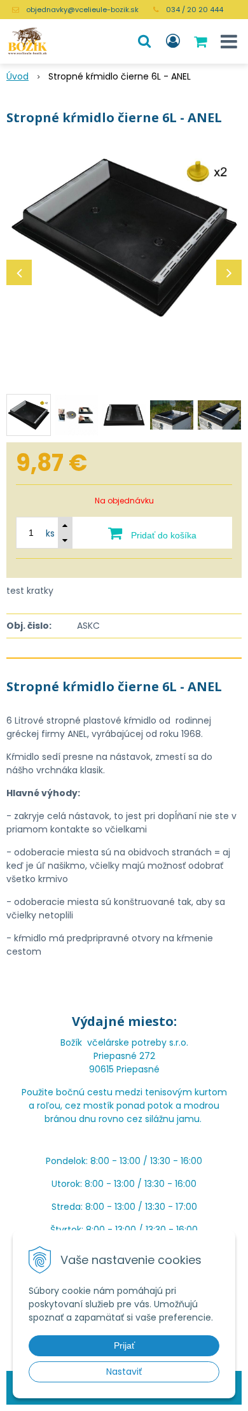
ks (50, 533)
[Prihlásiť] (173, 41)
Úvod (17, 76)
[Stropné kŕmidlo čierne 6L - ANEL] (124, 237)
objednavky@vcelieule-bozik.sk (82, 9)
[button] (144, 41)
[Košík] (201, 41)
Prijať (124, 1345)
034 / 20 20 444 (194, 9)
